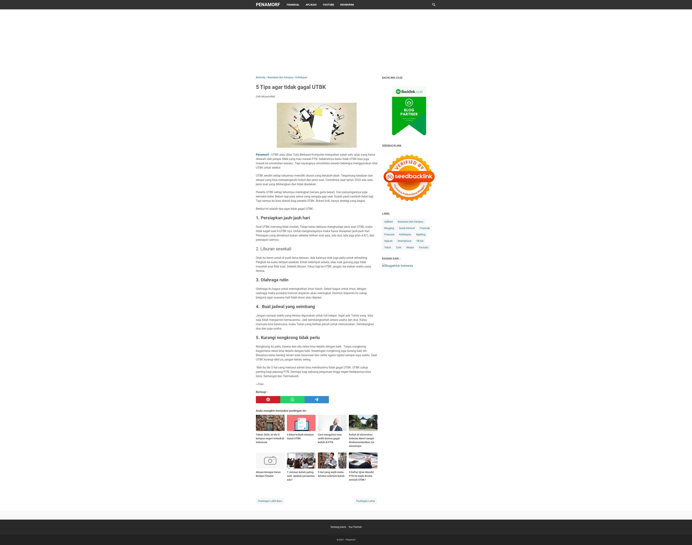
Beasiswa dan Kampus (410, 221)
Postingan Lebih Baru (270, 501)
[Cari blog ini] (434, 5)
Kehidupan (347, 4)
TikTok (419, 240)
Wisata (410, 247)
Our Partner (355, 527)
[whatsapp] (292, 399)
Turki (398, 247)
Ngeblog (420, 234)
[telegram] (317, 399)
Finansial (293, 4)
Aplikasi (311, 4)
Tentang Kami (338, 527)
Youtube (328, 4)
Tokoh (387, 247)
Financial (425, 228)
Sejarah (388, 240)
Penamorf (268, 4)
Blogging (389, 228)
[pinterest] (268, 399)
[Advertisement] (346, 42)
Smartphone (404, 240)
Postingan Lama (365, 501)
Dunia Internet (407, 228)
